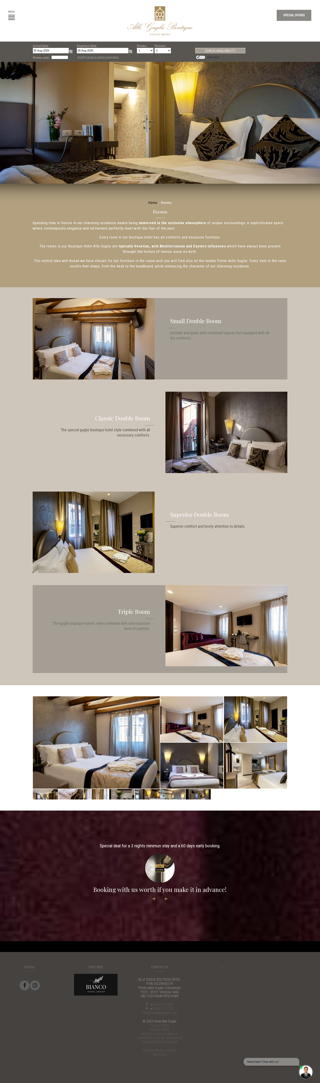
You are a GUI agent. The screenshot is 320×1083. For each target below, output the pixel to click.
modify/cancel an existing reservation (98, 57)
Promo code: (41, 57)
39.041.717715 (162, 1009)
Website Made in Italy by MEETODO (160, 1052)
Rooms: (142, 46)
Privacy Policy (159, 1025)
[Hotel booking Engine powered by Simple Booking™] (214, 56)
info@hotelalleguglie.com (159, 1013)
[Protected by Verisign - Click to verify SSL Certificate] (201, 56)
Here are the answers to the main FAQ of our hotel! (161, 1040)
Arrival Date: (41, 46)
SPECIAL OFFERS (294, 15)
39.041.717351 (162, 1004)
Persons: (161, 46)
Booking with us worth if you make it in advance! (160, 889)
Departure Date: (87, 46)
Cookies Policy (160, 1030)
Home (152, 202)
